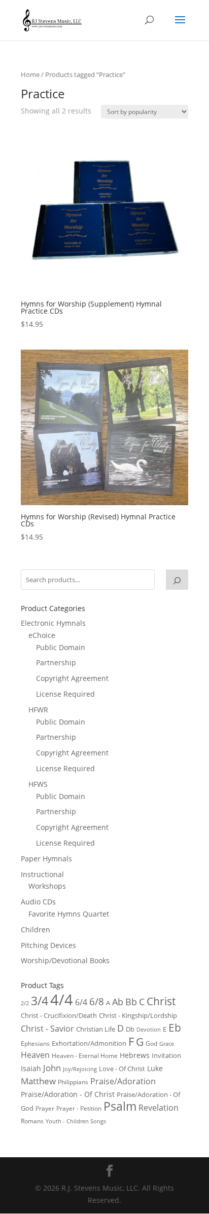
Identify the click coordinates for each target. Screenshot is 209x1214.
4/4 (61, 1000)
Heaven (35, 1054)
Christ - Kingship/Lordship (138, 1015)
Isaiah (31, 1068)
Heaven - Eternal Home (85, 1055)
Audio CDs (38, 901)
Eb (174, 1027)
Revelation (158, 1107)
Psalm (119, 1106)
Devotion (148, 1029)
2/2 (25, 1003)
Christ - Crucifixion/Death (59, 1015)
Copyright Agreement (72, 678)
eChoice (41, 635)
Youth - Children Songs (76, 1121)
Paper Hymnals (46, 858)
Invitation (166, 1055)
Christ (161, 1001)
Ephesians (35, 1043)
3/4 (39, 1001)
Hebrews (135, 1055)
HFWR (38, 709)
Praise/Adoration (123, 1081)
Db (130, 1029)
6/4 (81, 1002)
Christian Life (95, 1029)
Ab (117, 1002)
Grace (166, 1043)
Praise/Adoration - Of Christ (68, 1094)
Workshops (47, 886)
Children (35, 929)
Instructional (42, 874)
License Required (65, 694)
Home (30, 74)
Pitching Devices (48, 945)
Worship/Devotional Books (65, 960)
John (52, 1068)
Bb (131, 1002)
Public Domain (60, 647)
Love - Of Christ (122, 1068)
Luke (155, 1068)
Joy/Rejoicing (80, 1069)
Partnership (56, 662)
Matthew (38, 1081)
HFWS (38, 784)
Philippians (73, 1082)
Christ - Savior (47, 1028)
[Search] (177, 580)
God (151, 1043)
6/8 (96, 1001)
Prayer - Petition (78, 1108)
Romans (32, 1121)
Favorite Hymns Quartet (68, 914)
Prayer (45, 1108)
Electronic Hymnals (53, 623)
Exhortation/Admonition (89, 1043)
